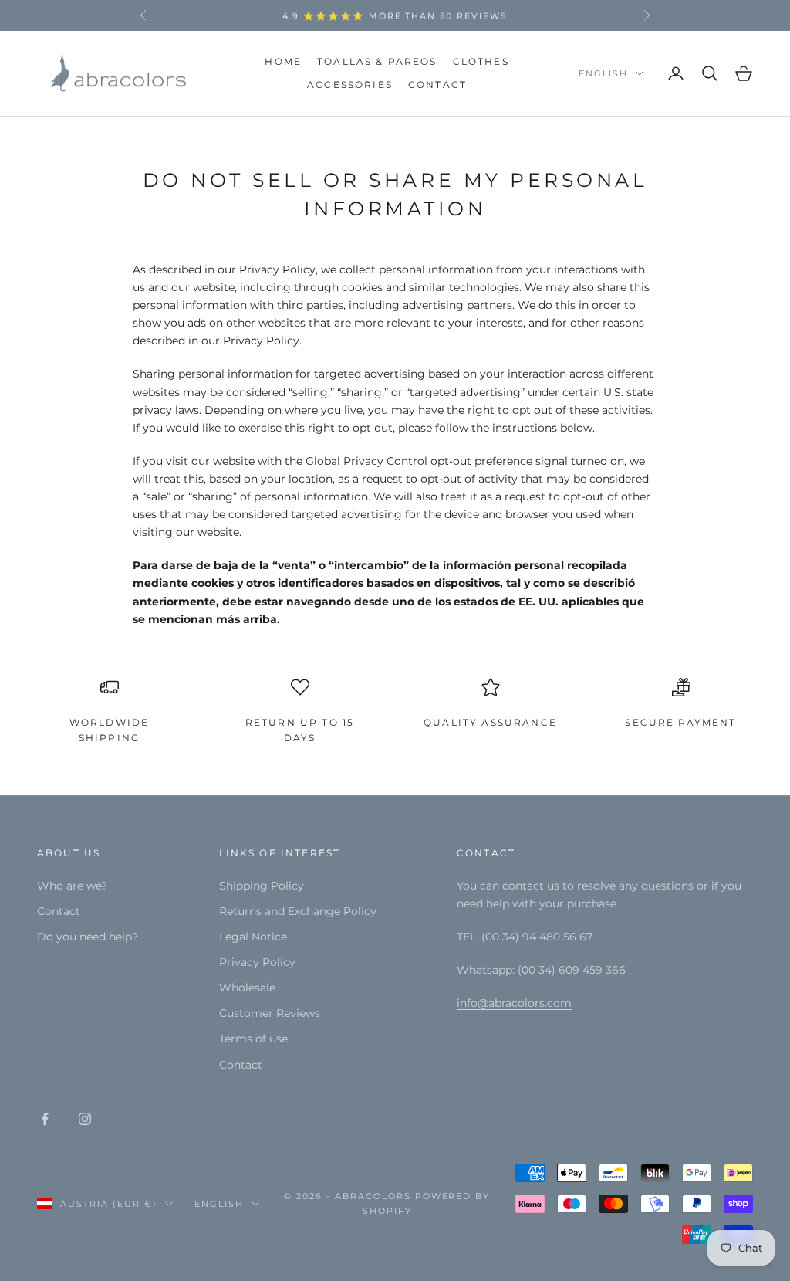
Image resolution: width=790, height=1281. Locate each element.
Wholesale (247, 988)
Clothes (481, 61)
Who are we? (72, 886)
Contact (437, 84)
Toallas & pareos (377, 61)
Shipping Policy (261, 886)
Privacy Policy (257, 962)
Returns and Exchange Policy (297, 911)
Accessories (350, 84)
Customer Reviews (269, 1013)
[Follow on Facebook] (44, 1119)
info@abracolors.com (514, 1003)
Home (283, 61)
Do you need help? (87, 937)
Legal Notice (253, 937)
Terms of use (253, 1038)
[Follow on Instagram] (85, 1119)
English (603, 73)
